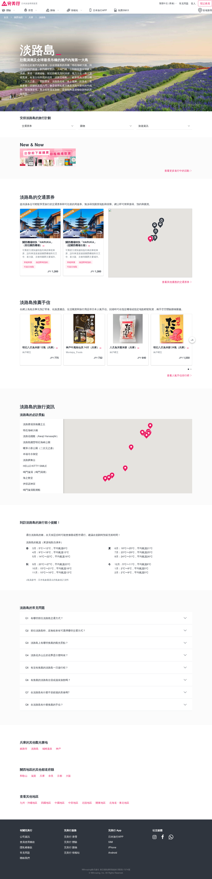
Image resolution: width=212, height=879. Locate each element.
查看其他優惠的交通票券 (175, 282)
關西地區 (18, 17)
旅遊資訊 (143, 126)
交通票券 (27, 126)
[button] (204, 10)
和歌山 (23, 775)
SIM (110, 842)
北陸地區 (87, 802)
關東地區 (101, 802)
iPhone (112, 847)
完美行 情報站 (72, 852)
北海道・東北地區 (119, 802)
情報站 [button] (75, 11)
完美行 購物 (70, 847)
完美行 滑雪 (70, 836)
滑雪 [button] (33, 11)
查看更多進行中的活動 (177, 170)
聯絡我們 (25, 858)
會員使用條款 (27, 842)
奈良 (50, 775)
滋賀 (33, 775)
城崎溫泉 (47, 748)
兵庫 (31, 17)
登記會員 (205, 3)
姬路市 (23, 748)
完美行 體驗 (70, 842)
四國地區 (46, 802)
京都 (59, 775)
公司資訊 (25, 836)
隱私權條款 (26, 847)
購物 (82, 126)
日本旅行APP (100, 10)
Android (112, 852)
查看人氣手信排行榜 (178, 375)
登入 (193, 3)
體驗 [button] (11, 11)
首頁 (6, 17)
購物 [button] (55, 11)
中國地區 (60, 802)
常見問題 (183, 3)
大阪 (68, 775)
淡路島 (34, 748)
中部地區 (73, 802)
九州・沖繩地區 (28, 802)
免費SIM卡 (123, 10)
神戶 (58, 748)
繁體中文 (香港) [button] (167, 3)
